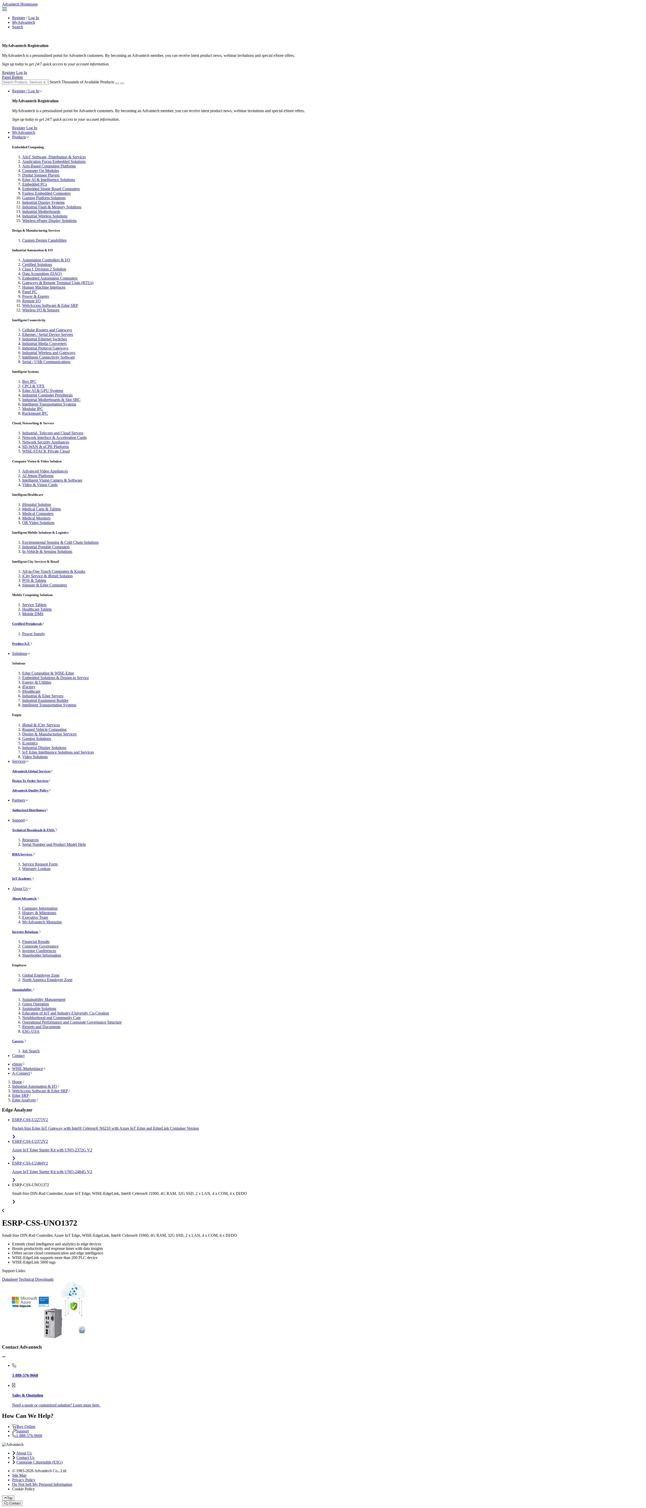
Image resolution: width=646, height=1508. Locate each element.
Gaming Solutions (36, 738)
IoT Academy (22, 878)
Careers (18, 1041)
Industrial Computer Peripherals (47, 395)
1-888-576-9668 (29, 1435)
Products (19, 137)
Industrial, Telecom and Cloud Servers (52, 433)
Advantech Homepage (20, 4)
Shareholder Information (41, 955)
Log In (33, 18)
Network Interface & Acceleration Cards (54, 437)
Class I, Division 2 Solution (44, 269)
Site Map (19, 1475)
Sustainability (22, 990)
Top (9, 1498)
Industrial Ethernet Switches (44, 339)
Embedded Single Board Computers (51, 189)
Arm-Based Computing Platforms (49, 166)
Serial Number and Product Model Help (54, 844)
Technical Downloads (36, 1279)
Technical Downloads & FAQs (33, 830)
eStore (17, 1064)
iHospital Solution (36, 504)
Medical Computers (37, 513)
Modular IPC (32, 409)
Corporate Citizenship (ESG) (39, 1462)
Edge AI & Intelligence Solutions (48, 180)
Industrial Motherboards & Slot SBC (51, 400)
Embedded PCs (34, 184)
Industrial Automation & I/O (34, 1086)
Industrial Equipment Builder (45, 700)
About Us (20, 888)
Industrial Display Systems (43, 202)
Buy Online (26, 1426)
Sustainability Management (43, 999)
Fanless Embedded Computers (46, 193)
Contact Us (25, 1457)
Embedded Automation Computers (49, 278)
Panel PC (29, 292)
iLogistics (30, 743)
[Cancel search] (122, 83)
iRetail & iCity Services (41, 725)
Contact (18, 1055)
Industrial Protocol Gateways (45, 348)
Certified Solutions (37, 264)
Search (17, 27)
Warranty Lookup (36, 869)
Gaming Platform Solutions (44, 198)
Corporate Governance (40, 946)
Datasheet (10, 1279)
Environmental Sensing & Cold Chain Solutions (60, 542)
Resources (30, 840)
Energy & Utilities (36, 682)
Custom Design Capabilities (44, 240)
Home (17, 1082)
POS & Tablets (34, 580)
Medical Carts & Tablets (41, 509)
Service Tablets (34, 605)
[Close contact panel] (4, 1357)
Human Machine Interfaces (43, 287)
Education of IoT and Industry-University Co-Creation (65, 1013)
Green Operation (35, 1004)
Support (18, 820)
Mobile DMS (32, 614)
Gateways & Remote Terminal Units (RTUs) (57, 283)
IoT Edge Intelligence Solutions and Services (58, 752)
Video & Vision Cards (40, 485)
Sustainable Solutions (39, 1008)
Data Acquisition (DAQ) (42, 273)
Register (18, 18)
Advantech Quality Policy (30, 790)
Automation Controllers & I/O (46, 260)
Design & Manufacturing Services (49, 734)
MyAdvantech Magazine (42, 922)
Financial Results (35, 942)
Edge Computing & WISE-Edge (48, 673)
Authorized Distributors (29, 810)
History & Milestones (39, 913)
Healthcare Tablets (37, 609)
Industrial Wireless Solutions (44, 216)
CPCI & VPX (33, 386)
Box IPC (29, 381)
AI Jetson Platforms (37, 476)
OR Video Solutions (38, 523)
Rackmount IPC (35, 413)
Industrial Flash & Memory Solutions (51, 207)
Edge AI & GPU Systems (42, 390)
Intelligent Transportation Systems (49, 404)
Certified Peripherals (27, 624)
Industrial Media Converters (44, 343)
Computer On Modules (40, 170)
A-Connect (21, 1073)
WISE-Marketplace (27, 1069)
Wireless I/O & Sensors (40, 310)
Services (18, 761)
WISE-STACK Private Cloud (46, 451)
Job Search (31, 1051)
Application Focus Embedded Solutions (54, 161)
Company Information (40, 908)
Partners (18, 800)
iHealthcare (31, 691)
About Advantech (24, 898)
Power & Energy (35, 296)
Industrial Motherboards (41, 211)
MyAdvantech (23, 22)
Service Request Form (40, 864)
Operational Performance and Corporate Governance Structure (72, 1022)
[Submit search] (117, 83)
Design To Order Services (30, 781)
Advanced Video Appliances (45, 471)
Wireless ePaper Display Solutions (49, 220)
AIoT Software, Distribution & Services (54, 157)
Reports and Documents (41, 1027)
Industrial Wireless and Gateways (48, 353)
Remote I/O (31, 301)
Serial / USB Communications (46, 362)
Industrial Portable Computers (46, 547)
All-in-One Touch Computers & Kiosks (53, 571)
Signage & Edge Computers (44, 585)
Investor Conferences (39, 951)
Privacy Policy (23, 1480)
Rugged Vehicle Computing (44, 729)
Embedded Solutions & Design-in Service (55, 678)
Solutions (19, 653)
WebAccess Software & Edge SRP (50, 305)
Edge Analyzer (24, 1100)
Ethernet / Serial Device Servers (47, 334)
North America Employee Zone (47, 980)
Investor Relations (25, 932)
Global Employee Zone (41, 975)
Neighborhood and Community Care (51, 1018)
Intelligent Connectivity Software (48, 357)
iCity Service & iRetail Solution (47, 576)
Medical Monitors (36, 518)
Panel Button (12, 77)
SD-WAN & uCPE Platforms (45, 446)
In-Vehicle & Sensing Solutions (47, 551)
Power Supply (33, 634)
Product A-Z (21, 644)
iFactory (28, 687)
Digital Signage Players (41, 175)
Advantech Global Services (31, 771)
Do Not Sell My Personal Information (42, 1484)
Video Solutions (35, 757)
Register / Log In (25, 91)
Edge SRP (20, 1095)
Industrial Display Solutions (44, 748)
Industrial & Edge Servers (42, 696)
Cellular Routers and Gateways (47, 330)
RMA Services (22, 854)
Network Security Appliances (45, 442)
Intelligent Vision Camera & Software (52, 480)
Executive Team (35, 917)
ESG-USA (31, 1031)
